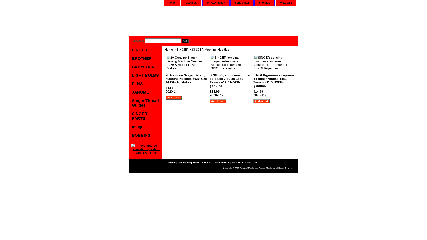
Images (139, 127)
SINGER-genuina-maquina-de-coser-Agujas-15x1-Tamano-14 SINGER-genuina (230, 80)
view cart (286, 2)
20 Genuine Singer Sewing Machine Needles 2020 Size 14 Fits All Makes (186, 78)
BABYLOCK (143, 67)
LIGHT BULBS (145, 75)
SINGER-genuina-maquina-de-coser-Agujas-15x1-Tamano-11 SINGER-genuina (273, 80)
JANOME (140, 92)
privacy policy (216, 2)
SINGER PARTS (139, 116)
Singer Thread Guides (145, 103)
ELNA (137, 84)
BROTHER (142, 58)
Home (169, 49)
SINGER (182, 49)
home (172, 2)
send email (242, 2)
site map (264, 2)
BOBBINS (141, 135)
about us (191, 2)
